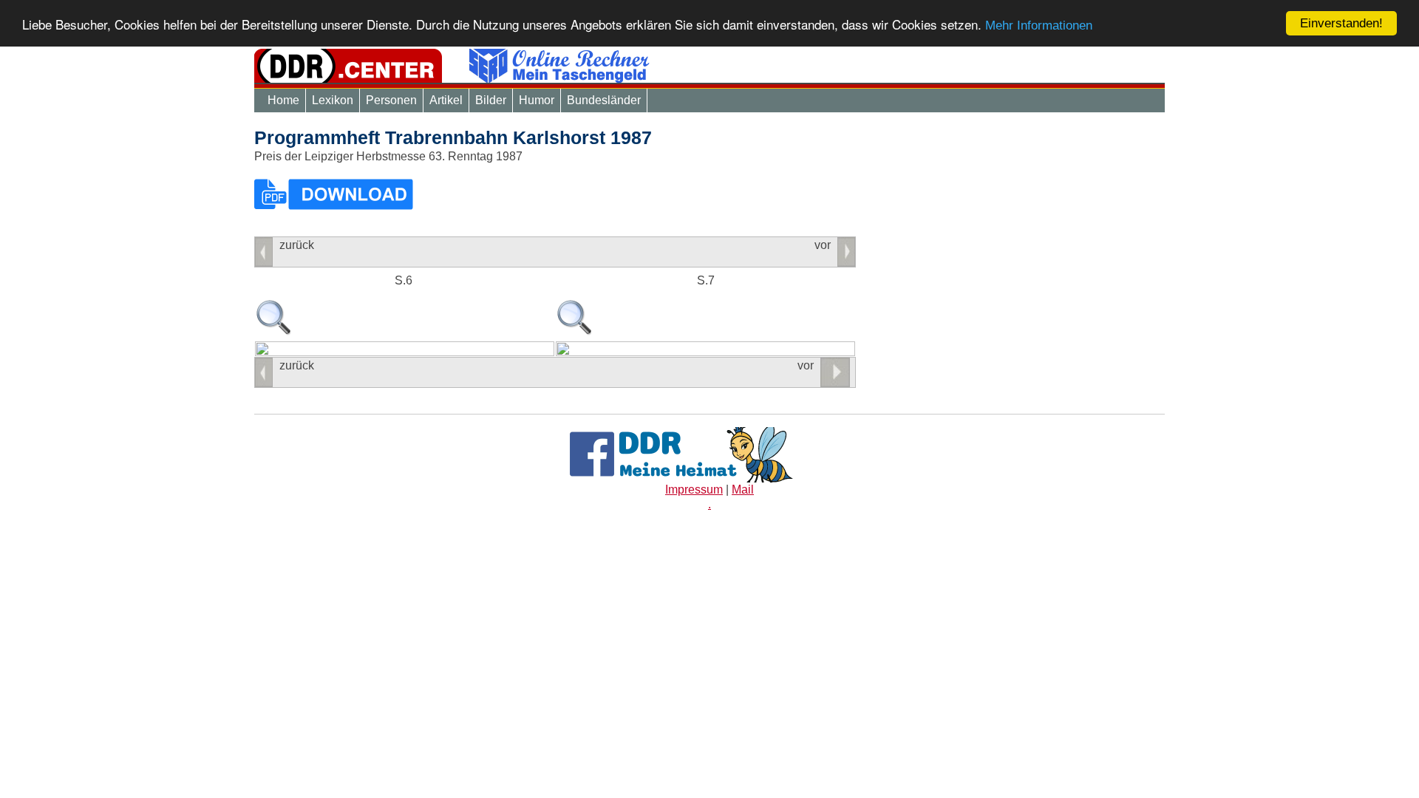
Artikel (446, 100)
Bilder (490, 100)
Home (283, 100)
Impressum (694, 489)
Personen (391, 100)
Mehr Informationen (1038, 25)
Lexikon (332, 100)
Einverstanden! (1341, 23)
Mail (743, 489)
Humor (536, 100)
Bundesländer (604, 100)
